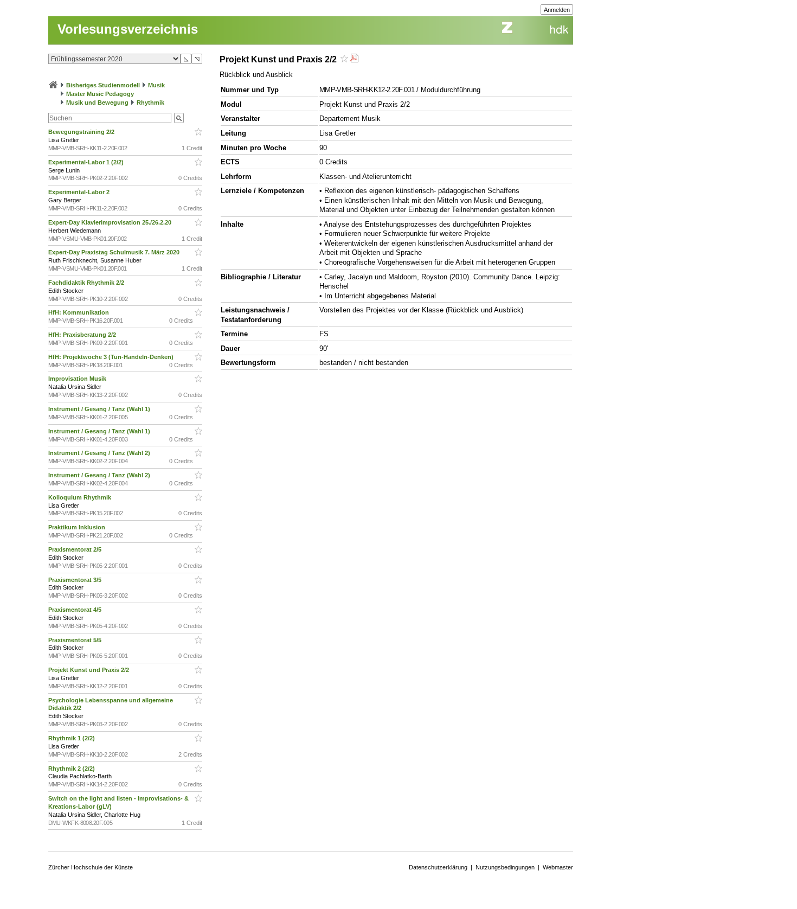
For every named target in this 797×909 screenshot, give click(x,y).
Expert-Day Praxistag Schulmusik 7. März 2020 (114, 252)
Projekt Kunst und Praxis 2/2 (89, 670)
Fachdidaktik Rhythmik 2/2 (87, 282)
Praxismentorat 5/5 (75, 640)
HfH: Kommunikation (79, 312)
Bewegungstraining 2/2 (82, 132)
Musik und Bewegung (97, 102)
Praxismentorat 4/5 (75, 609)
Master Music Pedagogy (100, 94)
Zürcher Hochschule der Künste (90, 867)
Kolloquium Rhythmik (80, 497)
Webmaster (558, 867)
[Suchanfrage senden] (179, 118)
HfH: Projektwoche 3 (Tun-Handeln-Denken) (111, 357)
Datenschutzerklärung (438, 867)
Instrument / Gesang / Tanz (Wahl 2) (100, 453)
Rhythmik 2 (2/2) (72, 768)
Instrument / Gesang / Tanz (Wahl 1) (100, 409)
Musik (156, 85)
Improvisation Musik (78, 378)
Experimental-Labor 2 (79, 192)
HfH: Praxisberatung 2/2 (83, 334)
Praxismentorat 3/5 (75, 580)
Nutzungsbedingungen (505, 867)
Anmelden (557, 10)
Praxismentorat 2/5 (75, 549)
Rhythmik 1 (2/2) (72, 738)
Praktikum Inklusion (77, 527)
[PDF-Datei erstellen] (354, 59)
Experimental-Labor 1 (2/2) (86, 162)
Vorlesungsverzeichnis (127, 29)
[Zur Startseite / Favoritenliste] (53, 85)
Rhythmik (150, 102)
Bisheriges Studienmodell (103, 85)
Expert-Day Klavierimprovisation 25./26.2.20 (110, 222)
